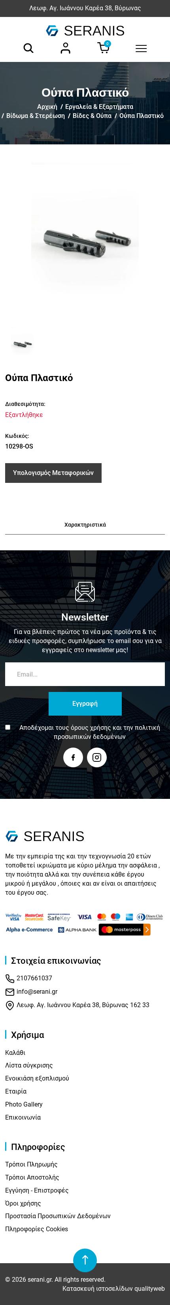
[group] (85, 240)
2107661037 (33, 978)
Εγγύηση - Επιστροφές (37, 1190)
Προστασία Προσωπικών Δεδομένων (58, 1216)
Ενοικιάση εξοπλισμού (37, 1078)
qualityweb (149, 1288)
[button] (14, 344)
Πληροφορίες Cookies (36, 1229)
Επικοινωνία (23, 1117)
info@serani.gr (36, 991)
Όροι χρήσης (23, 1203)
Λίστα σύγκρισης (29, 1065)
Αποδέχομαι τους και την (89, 732)
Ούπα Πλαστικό (141, 116)
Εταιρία (15, 1091)
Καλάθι (15, 1052)
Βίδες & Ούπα (92, 116)
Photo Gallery (24, 1104)
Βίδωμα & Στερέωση (35, 116)
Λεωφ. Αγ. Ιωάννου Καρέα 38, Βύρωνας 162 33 (82, 1005)
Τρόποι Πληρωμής (31, 1164)
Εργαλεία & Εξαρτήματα (99, 106)
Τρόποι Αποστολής (32, 1177)
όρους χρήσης (91, 727)
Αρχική (47, 106)
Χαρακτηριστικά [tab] (85, 525)
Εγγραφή (85, 703)
